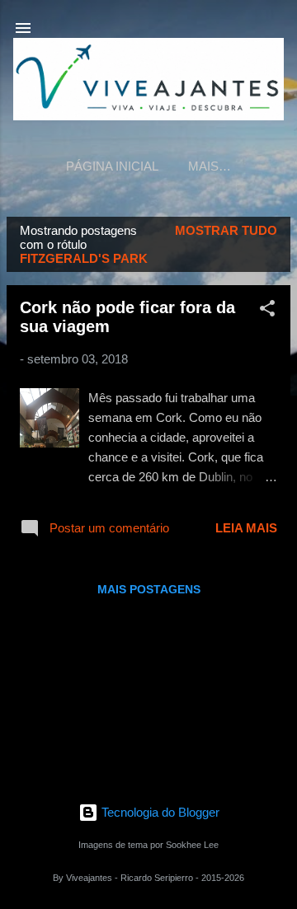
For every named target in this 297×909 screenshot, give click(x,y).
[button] (267, 311)
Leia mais (246, 528)
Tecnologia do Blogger (158, 812)
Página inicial (112, 166)
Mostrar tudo (226, 230)
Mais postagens (148, 589)
